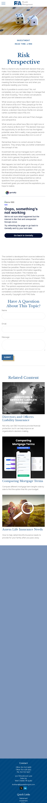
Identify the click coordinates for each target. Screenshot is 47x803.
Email (4, 324)
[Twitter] (21, 788)
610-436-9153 (26, 769)
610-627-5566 (26, 767)
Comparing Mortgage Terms (22, 481)
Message (5, 337)
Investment (23, 801)
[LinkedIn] (25, 788)
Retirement (23, 798)
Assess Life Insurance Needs (22, 529)
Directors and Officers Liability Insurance (18, 418)
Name (4, 310)
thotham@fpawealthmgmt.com (23, 784)
